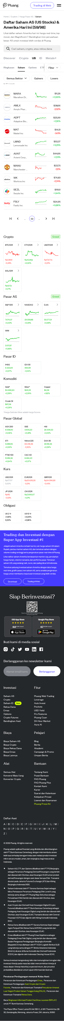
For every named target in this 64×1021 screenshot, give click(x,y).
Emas (40, 980)
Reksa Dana (27, 994)
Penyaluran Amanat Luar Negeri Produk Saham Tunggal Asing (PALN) (31, 989)
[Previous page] (18, 218)
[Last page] (53, 218)
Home (6, 16)
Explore (14, 16)
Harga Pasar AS (26, 16)
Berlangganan (47, 671)
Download (12, 581)
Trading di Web (42, 5)
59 (32, 218)
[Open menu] (59, 5)
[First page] (11, 218)
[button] (55, 237)
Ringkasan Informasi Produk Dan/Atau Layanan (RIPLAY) (32, 1000)
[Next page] (46, 218)
